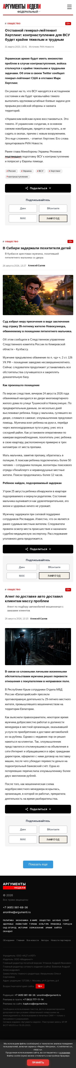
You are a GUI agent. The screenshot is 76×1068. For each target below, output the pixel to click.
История (22, 927)
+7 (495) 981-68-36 (15, 907)
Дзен (23, 208)
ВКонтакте (53, 208)
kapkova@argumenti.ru (35, 1003)
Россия (11, 171)
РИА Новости (47, 47)
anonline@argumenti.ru (17, 912)
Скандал (7, 931)
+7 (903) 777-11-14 (33, 999)
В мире (33, 920)
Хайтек (58, 927)
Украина (26, 171)
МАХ (23, 218)
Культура (44, 924)
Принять (38, 1062)
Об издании (8, 940)
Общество (13, 23)
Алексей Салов (36, 265)
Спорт (66, 920)
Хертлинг (54, 171)
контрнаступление (17, 176)
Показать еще (38, 864)
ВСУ (40, 171)
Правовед (56, 924)
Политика (8, 920)
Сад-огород (9, 927)
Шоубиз (56, 920)
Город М (67, 924)
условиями (64, 1052)
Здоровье (8, 924)
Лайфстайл (21, 924)
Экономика (22, 920)
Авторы (45, 940)
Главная (20, 940)
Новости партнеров (61, 940)
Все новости (33, 940)
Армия (49, 927)
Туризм (33, 924)
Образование (36, 927)
